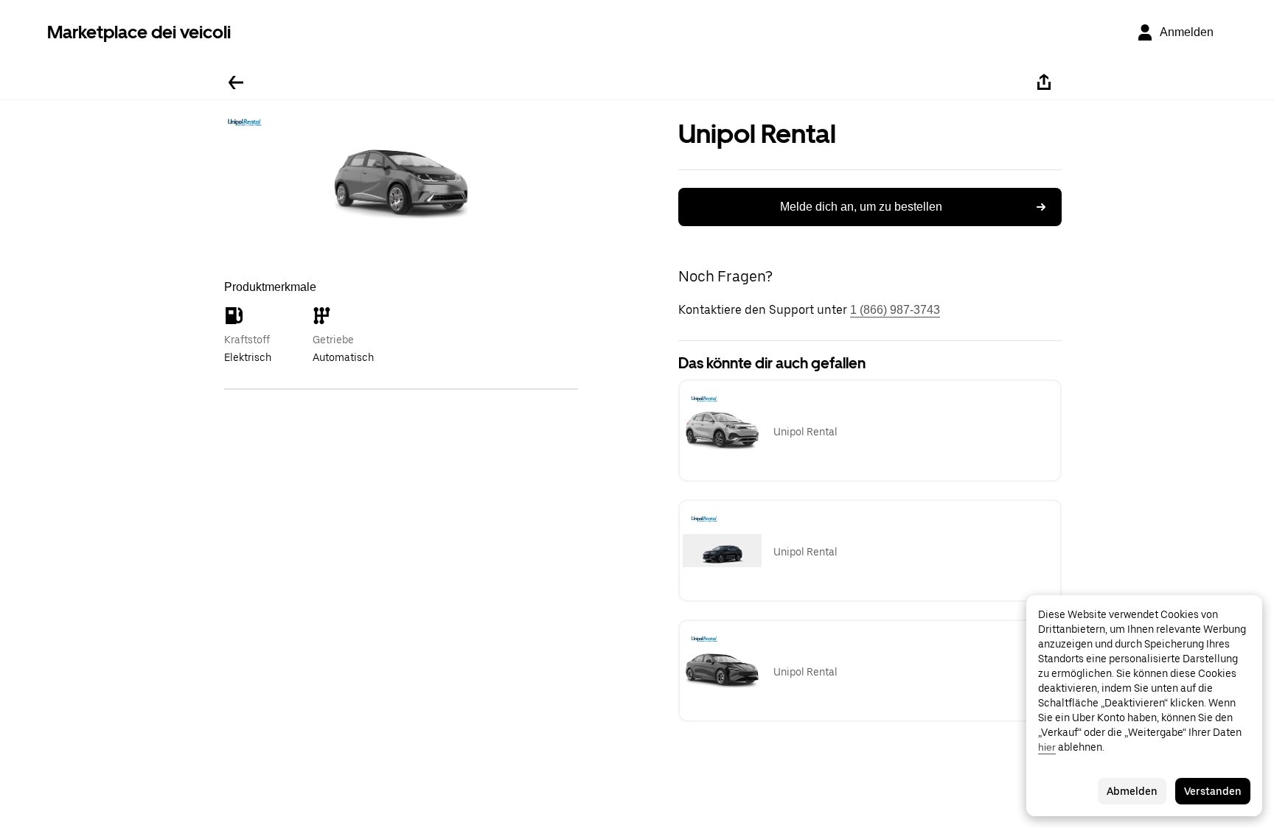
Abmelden (1132, 791)
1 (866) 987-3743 (895, 310)
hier (1047, 747)
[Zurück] (236, 82)
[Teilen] (1044, 82)
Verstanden (1213, 791)
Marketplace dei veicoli (139, 32)
